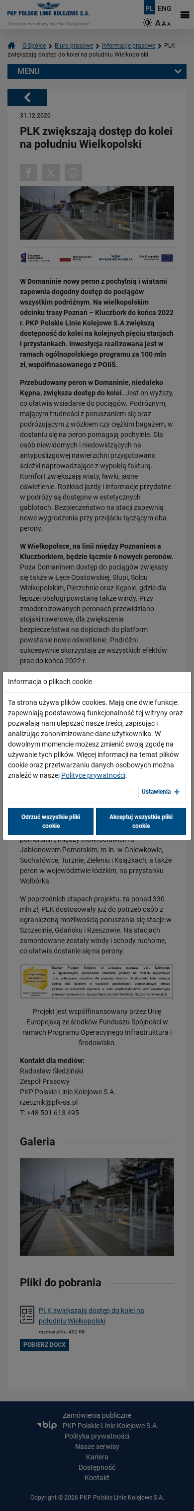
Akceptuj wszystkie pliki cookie (141, 821)
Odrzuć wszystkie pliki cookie (50, 821)
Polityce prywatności (93, 775)
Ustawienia (156, 791)
